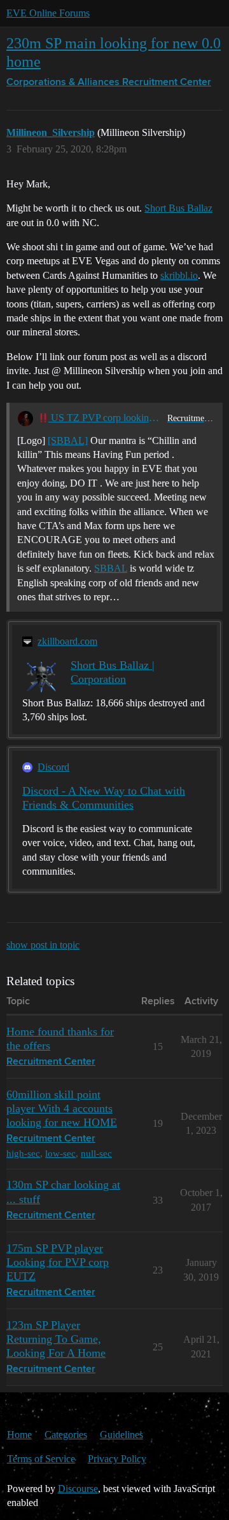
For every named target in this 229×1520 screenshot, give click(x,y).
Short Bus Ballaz (178, 208)
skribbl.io (179, 275)
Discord (53, 767)
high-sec (23, 1153)
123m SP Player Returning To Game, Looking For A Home (56, 1339)
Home (19, 1434)
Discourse (78, 1488)
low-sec (60, 1153)
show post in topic (43, 944)
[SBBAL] (68, 440)
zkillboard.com (67, 641)
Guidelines (121, 1434)
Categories (66, 1434)
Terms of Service (41, 1458)
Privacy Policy (117, 1458)
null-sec (96, 1153)
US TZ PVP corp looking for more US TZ (105, 417)
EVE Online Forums (48, 13)
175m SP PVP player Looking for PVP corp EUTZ (57, 1262)
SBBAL (110, 568)
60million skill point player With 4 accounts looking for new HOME (61, 1108)
